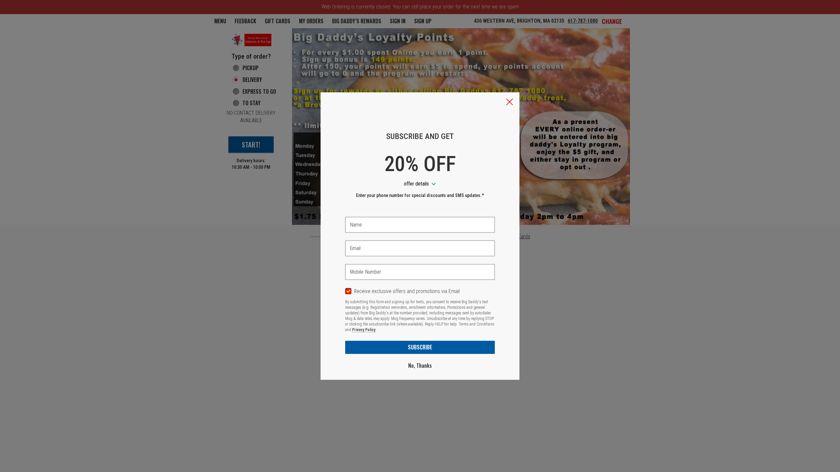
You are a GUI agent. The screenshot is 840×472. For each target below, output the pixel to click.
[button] (509, 102)
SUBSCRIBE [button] (420, 347)
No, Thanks (420, 365)
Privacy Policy (363, 329)
